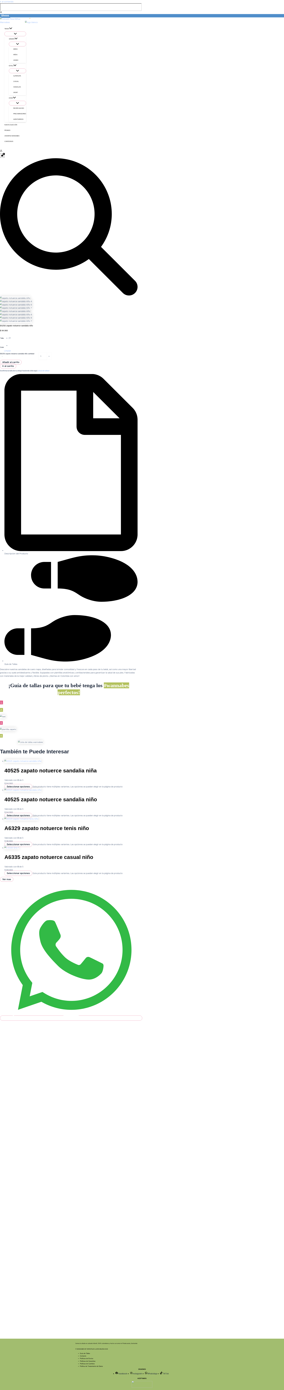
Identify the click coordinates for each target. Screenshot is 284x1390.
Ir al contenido (7, 1)
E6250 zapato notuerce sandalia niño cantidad (17, 354)
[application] (10, 29)
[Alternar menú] (15, 34)
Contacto (83, 1356)
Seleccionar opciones (18, 786)
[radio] (10, 338)
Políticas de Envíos (86, 1358)
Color (2, 347)
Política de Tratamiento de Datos (91, 1366)
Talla (2, 338)
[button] (5, 16)
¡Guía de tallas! (43, 371)
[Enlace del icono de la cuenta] (1, 151)
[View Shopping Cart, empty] (2, 155)
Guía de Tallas (85, 1353)
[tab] (71, 464)
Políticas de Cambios (87, 1364)
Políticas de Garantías (87, 1361)
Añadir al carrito (10, 362)
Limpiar (7, 351)
